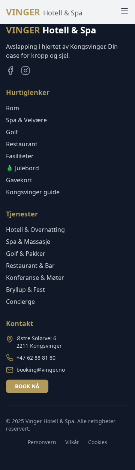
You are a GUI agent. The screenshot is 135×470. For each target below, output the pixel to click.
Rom (12, 108)
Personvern (42, 442)
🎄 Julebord (22, 168)
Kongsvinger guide (33, 192)
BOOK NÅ (27, 386)
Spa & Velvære (26, 120)
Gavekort (19, 180)
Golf (12, 132)
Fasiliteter (20, 156)
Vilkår (72, 442)
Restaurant (22, 144)
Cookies (97, 442)
